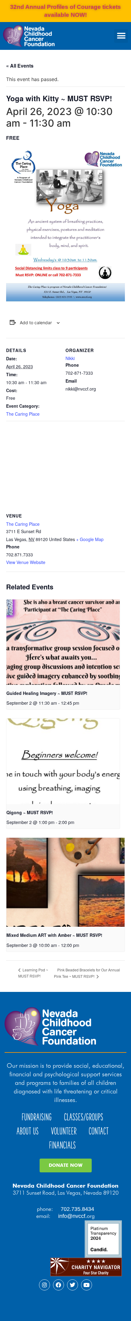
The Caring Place (23, 414)
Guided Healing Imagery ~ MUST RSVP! (46, 693)
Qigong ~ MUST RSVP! (29, 812)
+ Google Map (90, 539)
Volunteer (63, 1131)
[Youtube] (86, 1284)
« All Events (20, 65)
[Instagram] (44, 1284)
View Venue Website (25, 562)
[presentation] (63, 642)
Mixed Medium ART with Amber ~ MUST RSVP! (54, 935)
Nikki (70, 358)
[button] (121, 36)
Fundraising (37, 1117)
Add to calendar (36, 322)
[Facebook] (58, 1284)
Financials (62, 1145)
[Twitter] (72, 1284)
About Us (27, 1131)
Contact (98, 1131)
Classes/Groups (83, 1117)
